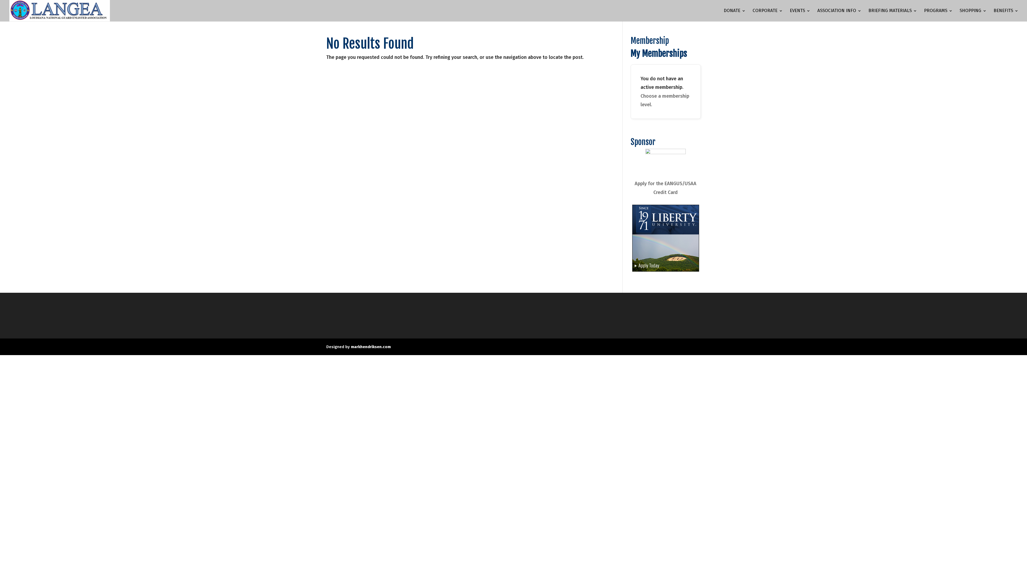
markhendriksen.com (371, 346)
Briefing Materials (890, 11)
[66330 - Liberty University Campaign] (665, 270)
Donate (732, 11)
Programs (935, 11)
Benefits (1003, 11)
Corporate (765, 11)
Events (797, 11)
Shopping (970, 11)
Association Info (836, 11)
